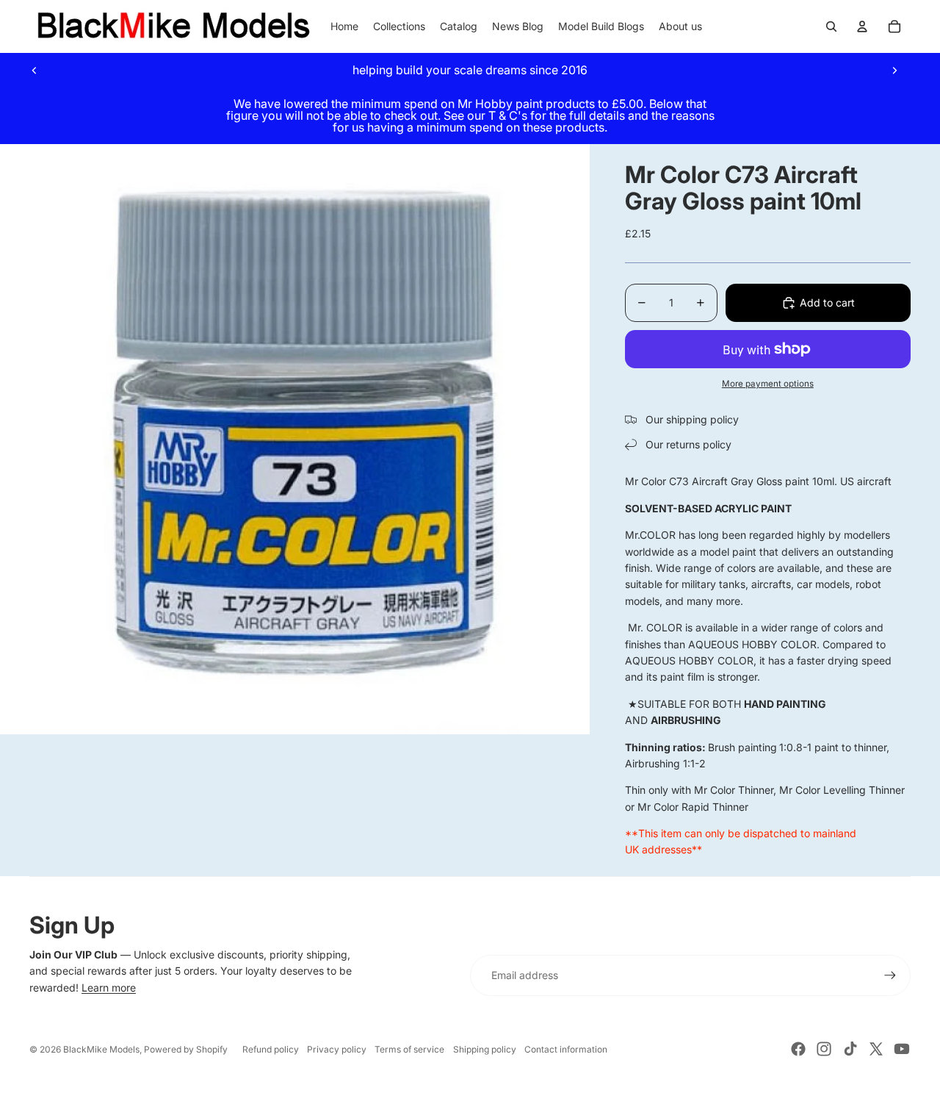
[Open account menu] (862, 26)
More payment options (768, 384)
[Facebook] (798, 1049)
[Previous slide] (34, 70)
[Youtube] (902, 1049)
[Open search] (831, 26)
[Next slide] (894, 70)
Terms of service (409, 1049)
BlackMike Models (101, 1049)
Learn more (109, 987)
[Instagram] (824, 1049)
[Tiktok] (850, 1049)
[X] (876, 1049)
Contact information (565, 1049)
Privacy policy (336, 1049)
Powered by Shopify (186, 1049)
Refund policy (270, 1049)
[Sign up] (890, 975)
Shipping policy (484, 1049)
